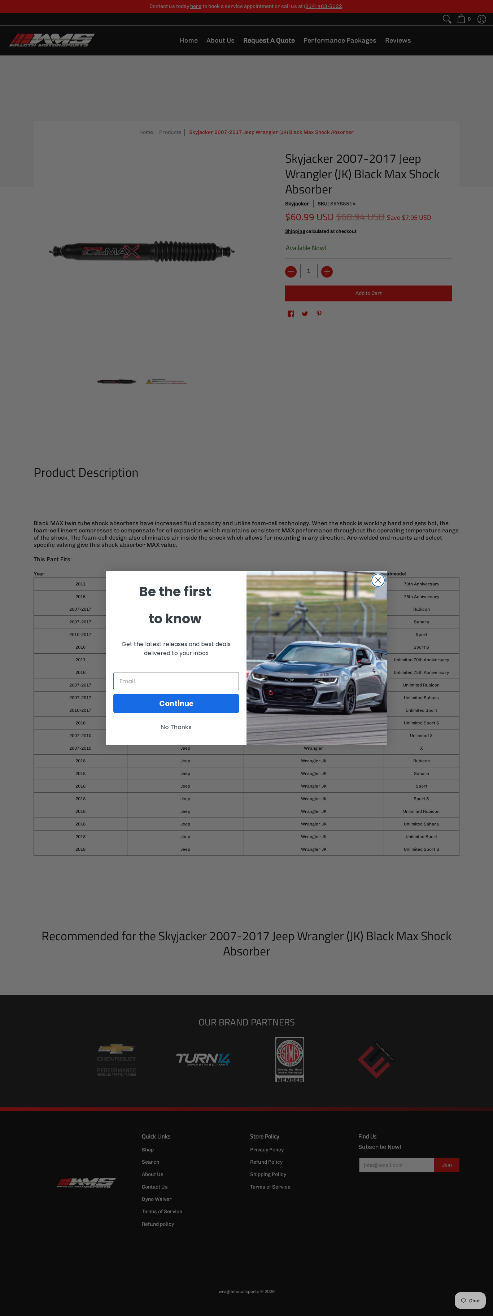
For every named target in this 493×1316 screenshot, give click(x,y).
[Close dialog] (378, 580)
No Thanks (176, 727)
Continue (176, 703)
